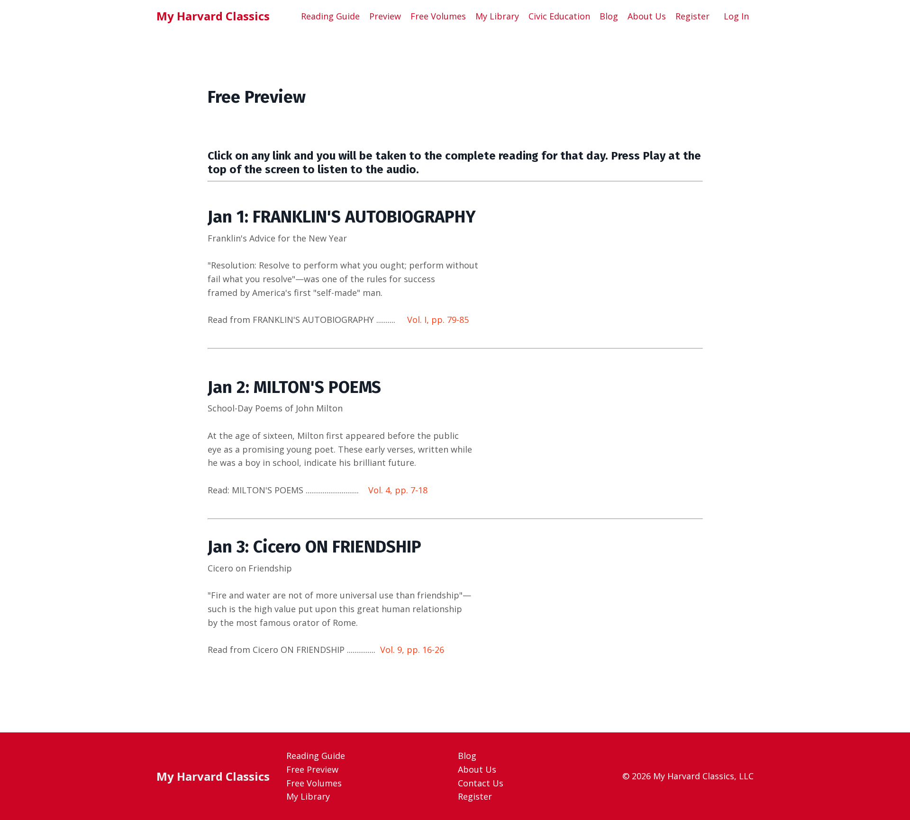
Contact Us (480, 783)
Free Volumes (438, 16)
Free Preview (312, 769)
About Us (647, 16)
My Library (497, 16)
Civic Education (559, 16)
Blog (609, 16)
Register (692, 16)
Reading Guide (330, 16)
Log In (736, 16)
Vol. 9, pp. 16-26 (412, 649)
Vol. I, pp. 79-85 (438, 319)
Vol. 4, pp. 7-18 (398, 490)
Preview (385, 16)
